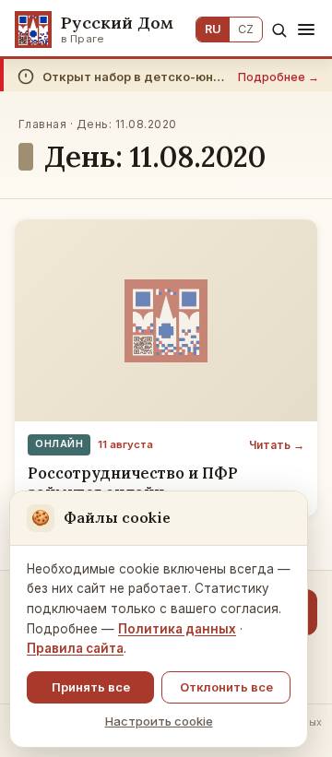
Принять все (91, 687)
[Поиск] (279, 30)
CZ (246, 29)
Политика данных (177, 628)
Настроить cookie (159, 721)
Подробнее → (278, 77)
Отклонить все (226, 687)
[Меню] (306, 29)
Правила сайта (75, 648)
